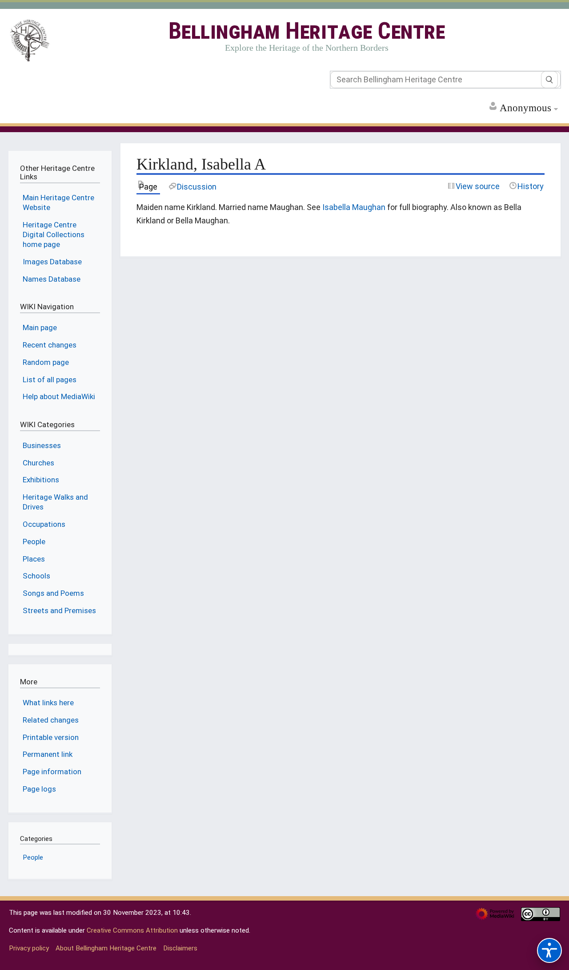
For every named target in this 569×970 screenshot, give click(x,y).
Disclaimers (180, 948)
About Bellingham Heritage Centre (106, 948)
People (33, 857)
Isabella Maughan (353, 207)
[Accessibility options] (549, 950)
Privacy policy (29, 948)
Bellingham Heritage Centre (306, 31)
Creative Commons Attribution (132, 930)
